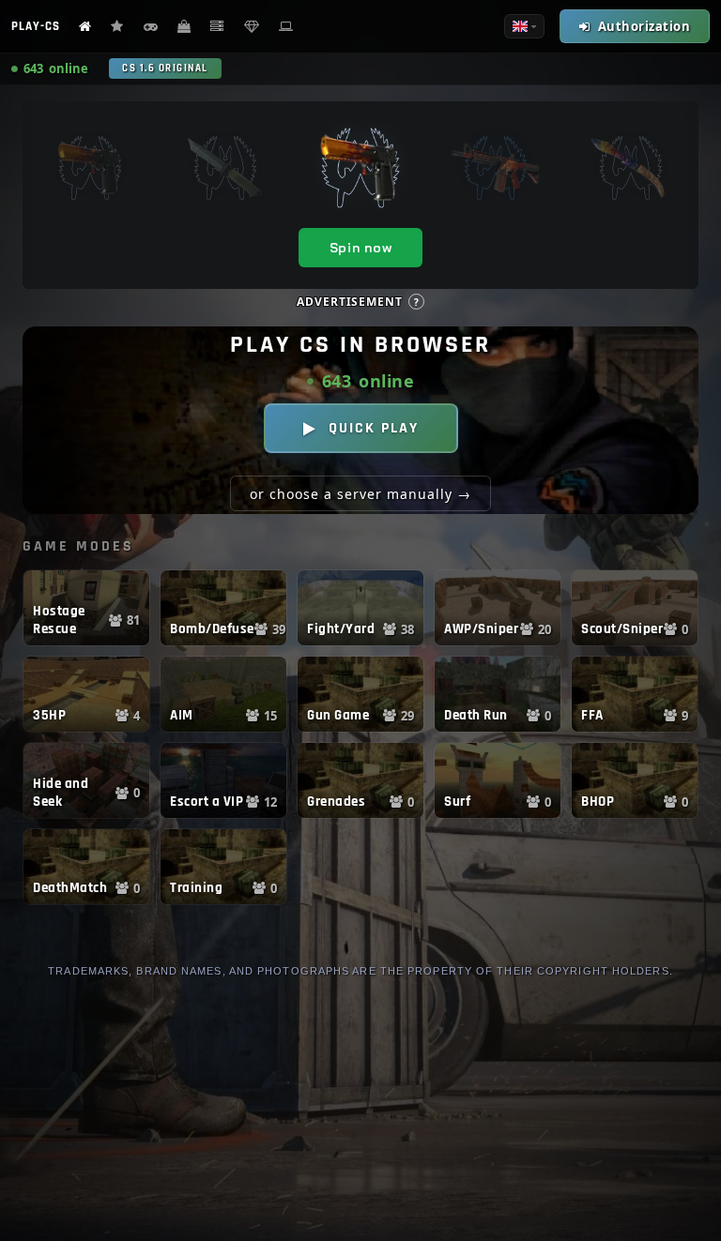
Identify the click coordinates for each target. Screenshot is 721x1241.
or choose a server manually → (360, 494)
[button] (86, 607)
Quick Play (374, 428)
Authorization (644, 26)
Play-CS (35, 26)
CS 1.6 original (165, 68)
